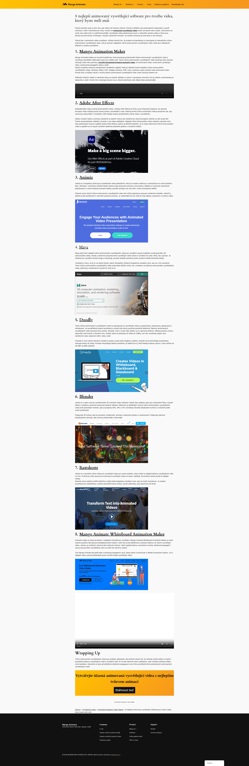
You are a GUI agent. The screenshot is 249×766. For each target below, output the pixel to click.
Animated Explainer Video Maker (124, 702)
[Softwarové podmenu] (133, 4)
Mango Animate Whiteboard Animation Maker (122, 534)
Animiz (86, 177)
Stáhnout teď (124, 690)
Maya (83, 247)
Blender (86, 396)
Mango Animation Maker (102, 51)
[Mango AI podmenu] (122, 4)
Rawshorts (88, 467)
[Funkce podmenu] (143, 4)
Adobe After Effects (96, 103)
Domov (78, 710)
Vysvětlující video (89, 710)
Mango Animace (69, 724)
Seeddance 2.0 (115, 754)
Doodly (86, 320)
